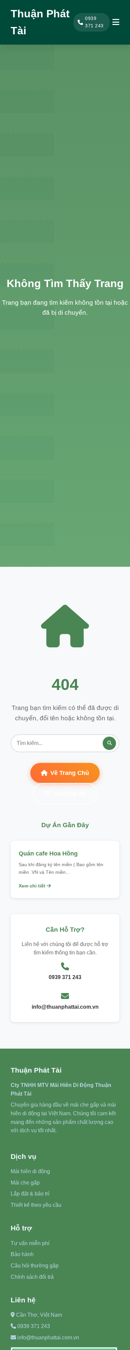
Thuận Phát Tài (40, 22)
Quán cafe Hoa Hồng (48, 853)
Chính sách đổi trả (32, 1277)
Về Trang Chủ (69, 773)
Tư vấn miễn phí (30, 1243)
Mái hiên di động (30, 1171)
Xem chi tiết (33, 885)
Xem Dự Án (69, 793)
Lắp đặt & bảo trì (30, 1193)
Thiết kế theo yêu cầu (36, 1205)
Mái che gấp (25, 1182)
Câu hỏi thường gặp (35, 1265)
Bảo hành (22, 1254)
